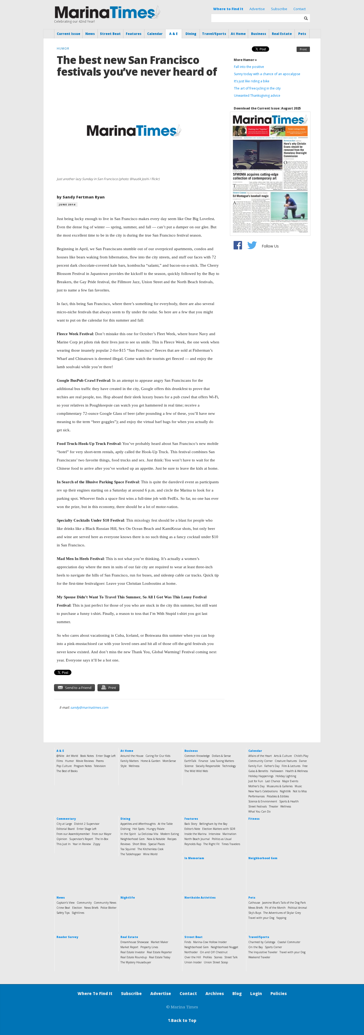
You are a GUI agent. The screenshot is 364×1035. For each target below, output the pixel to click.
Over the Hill (192, 957)
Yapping (281, 918)
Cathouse (254, 902)
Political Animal (297, 908)
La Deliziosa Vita (148, 834)
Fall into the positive (249, 66)
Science (188, 766)
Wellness (134, 766)
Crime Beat (63, 908)
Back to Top (182, 1020)
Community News (105, 902)
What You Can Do (259, 811)
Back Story (190, 824)
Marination (229, 834)
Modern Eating (169, 834)
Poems (100, 761)
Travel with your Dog (261, 918)
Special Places (156, 844)
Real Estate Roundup (133, 957)
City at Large (64, 824)
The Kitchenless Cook (150, 849)
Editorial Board (65, 829)
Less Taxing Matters (222, 761)
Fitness (254, 819)
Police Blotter (108, 908)
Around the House (131, 756)
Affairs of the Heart (260, 756)
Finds (187, 942)
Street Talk (231, 957)
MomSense (169, 761)
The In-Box (101, 839)
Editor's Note (192, 829)
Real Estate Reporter (159, 952)
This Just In (63, 844)
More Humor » (245, 60)
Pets (302, 33)
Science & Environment (262, 801)
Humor (69, 761)
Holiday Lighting (286, 776)
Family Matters (129, 761)
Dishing (125, 829)
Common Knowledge (197, 756)
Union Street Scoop (216, 962)
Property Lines (149, 947)
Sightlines (78, 913)
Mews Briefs (255, 908)
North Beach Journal (197, 839)
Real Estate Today (159, 957)
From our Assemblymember (73, 834)
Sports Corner (273, 947)
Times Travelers (231, 844)
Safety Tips (63, 913)
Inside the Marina (195, 834)
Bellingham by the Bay (213, 824)
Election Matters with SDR (218, 829)
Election (77, 908)
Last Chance (272, 781)
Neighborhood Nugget (224, 947)
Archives (214, 993)
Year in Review (82, 844)
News (90, 33)
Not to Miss (300, 791)
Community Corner (260, 761)
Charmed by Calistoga (261, 942)
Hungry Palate (155, 829)
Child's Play (301, 756)
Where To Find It (95, 993)
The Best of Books (67, 771)
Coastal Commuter (288, 942)
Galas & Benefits (258, 771)
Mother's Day (256, 786)
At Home (238, 33)
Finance (203, 761)
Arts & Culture (283, 756)
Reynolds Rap (192, 844)
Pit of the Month (275, 908)
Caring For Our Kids (157, 756)
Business (258, 33)
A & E (173, 33)
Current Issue (68, 33)
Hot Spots (138, 829)
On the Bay (255, 947)
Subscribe (279, 8)
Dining (190, 33)
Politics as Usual (222, 839)
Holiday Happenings (260, 776)
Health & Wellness (296, 771)
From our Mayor (101, 834)
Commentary (66, 819)
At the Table (165, 824)
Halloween (276, 771)
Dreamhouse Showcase (134, 942)
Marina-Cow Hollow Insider (210, 942)
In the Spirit (128, 834)
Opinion (61, 839)
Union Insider (193, 962)
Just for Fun (255, 781)
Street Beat (110, 33)
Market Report (129, 947)
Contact (299, 8)
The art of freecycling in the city (257, 88)
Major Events (290, 781)
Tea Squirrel (127, 849)
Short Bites (139, 844)
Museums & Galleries (280, 786)
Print (303, 49)
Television (100, 766)
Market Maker (159, 942)
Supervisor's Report (81, 839)
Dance (303, 761)
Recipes (171, 839)
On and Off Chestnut (214, 952)
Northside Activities (200, 897)
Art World (72, 756)
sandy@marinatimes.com (89, 707)
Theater (273, 806)
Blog (237, 993)
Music (298, 786)
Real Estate (282, 33)
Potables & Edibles (278, 796)
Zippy (96, 844)
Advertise (257, 8)
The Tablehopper (130, 854)
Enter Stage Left (106, 756)
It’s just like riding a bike (251, 81)
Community (84, 902)
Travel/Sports (214, 33)
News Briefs (91, 908)
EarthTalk (190, 761)
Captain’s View (65, 902)
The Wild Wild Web (196, 771)
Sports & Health (289, 801)
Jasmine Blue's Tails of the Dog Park (284, 902)
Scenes (218, 957)
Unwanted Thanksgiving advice (257, 95)
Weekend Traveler (259, 957)
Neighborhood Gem (132, 839)
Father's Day (272, 766)
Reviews (125, 844)
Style (123, 766)
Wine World (150, 854)
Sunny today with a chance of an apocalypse (267, 74)
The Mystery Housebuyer (135, 962)
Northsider (191, 952)
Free (305, 766)
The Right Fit (211, 844)
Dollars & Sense (221, 756)
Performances (256, 796)
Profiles (207, 957)
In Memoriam (194, 858)
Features (133, 33)
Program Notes (83, 766)
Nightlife (285, 791)
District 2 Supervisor (86, 824)
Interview (214, 834)
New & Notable (156, 839)
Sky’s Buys (254, 913)
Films (59, 761)
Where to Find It (228, 8)
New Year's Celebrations (263, 791)
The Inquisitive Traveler (262, 952)
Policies (278, 993)
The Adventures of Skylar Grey (282, 913)
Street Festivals (257, 806)
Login (256, 993)
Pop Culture (64, 766)
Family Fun (255, 766)
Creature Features (286, 761)
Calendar (155, 33)
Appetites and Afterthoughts (138, 824)
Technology (229, 766)
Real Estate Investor (132, 952)
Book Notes (87, 756)
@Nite (60, 756)
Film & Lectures (291, 766)
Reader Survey (67, 937)
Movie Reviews (85, 761)
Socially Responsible (208, 766)
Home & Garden (150, 761)
